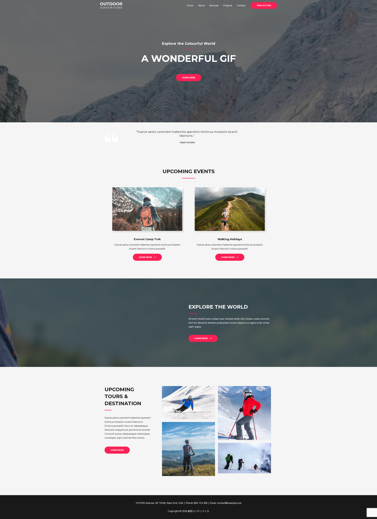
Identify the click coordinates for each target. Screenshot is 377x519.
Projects (227, 5)
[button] (264, 5)
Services (214, 5)
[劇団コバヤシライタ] (111, 5)
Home (190, 5)
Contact (241, 5)
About (201, 5)
